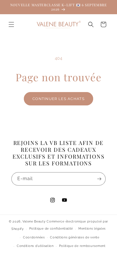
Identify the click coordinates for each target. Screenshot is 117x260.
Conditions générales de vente (74, 237)
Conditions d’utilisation (35, 246)
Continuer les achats (58, 99)
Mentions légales (92, 228)
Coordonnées (34, 237)
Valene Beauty (33, 221)
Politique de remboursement (82, 246)
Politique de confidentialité (51, 228)
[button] (11, 24)
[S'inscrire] (99, 179)
